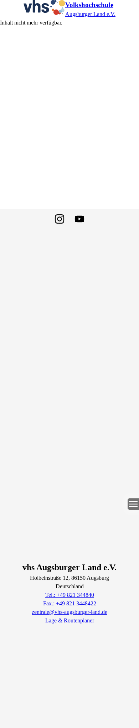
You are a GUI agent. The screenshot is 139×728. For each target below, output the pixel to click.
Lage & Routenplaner (69, 620)
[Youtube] (79, 219)
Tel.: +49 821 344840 (69, 595)
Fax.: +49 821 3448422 (69, 603)
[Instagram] (60, 219)
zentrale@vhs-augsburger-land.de (69, 612)
